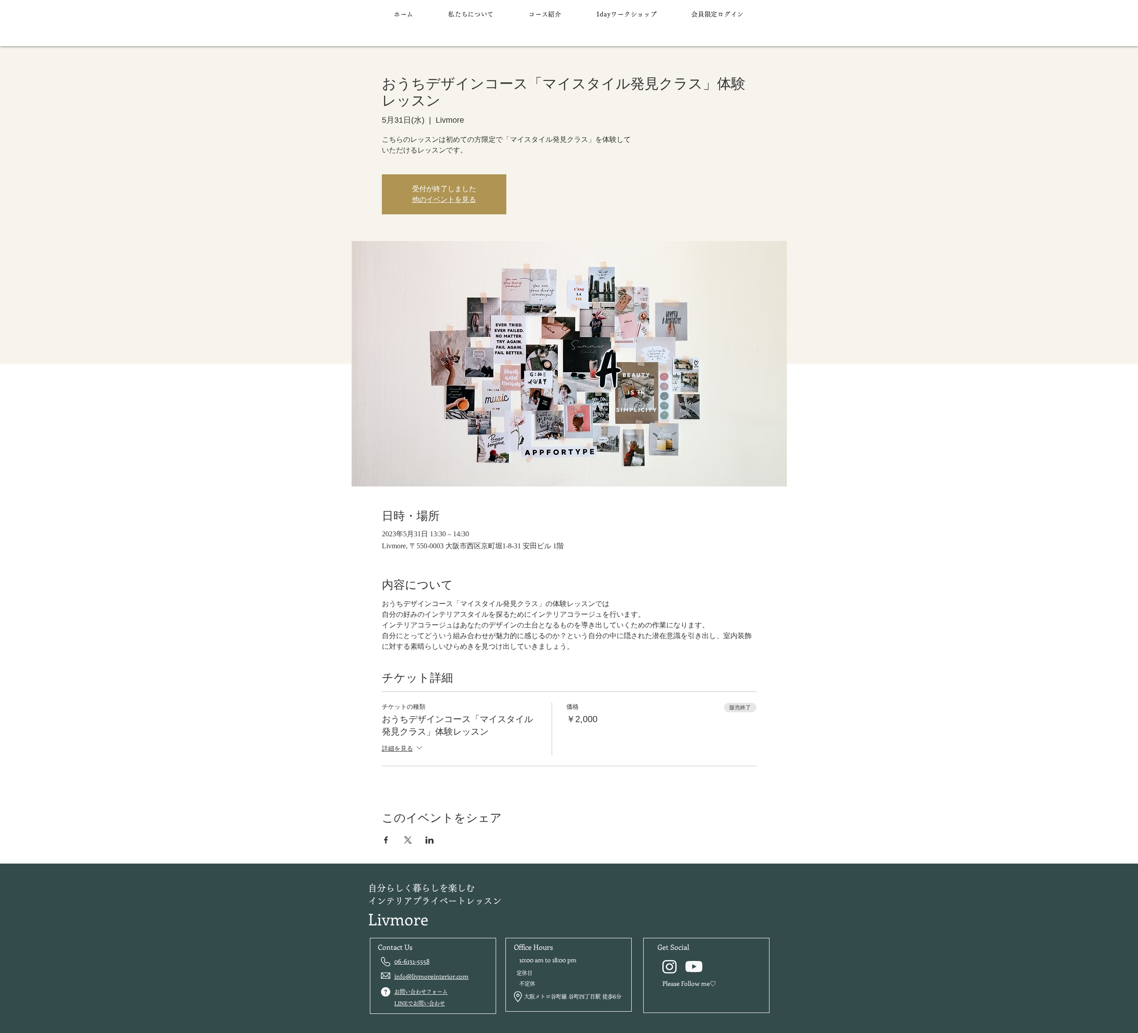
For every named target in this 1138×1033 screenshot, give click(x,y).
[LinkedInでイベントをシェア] (429, 840)
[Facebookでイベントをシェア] (386, 840)
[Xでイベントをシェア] (408, 840)
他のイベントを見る (444, 199)
